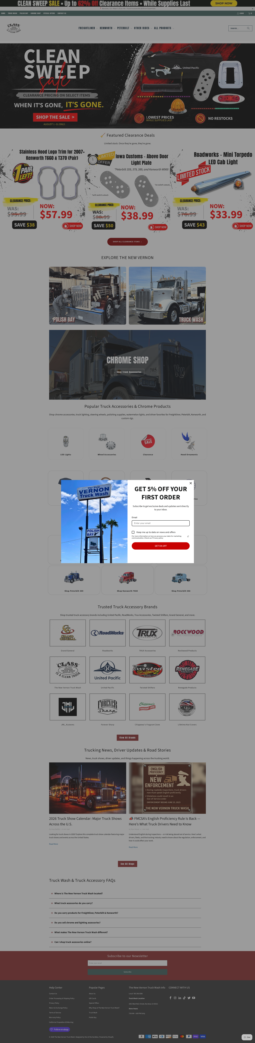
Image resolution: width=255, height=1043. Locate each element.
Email (134, 517)
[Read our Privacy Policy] (188, 536)
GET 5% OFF (161, 546)
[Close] (191, 483)
